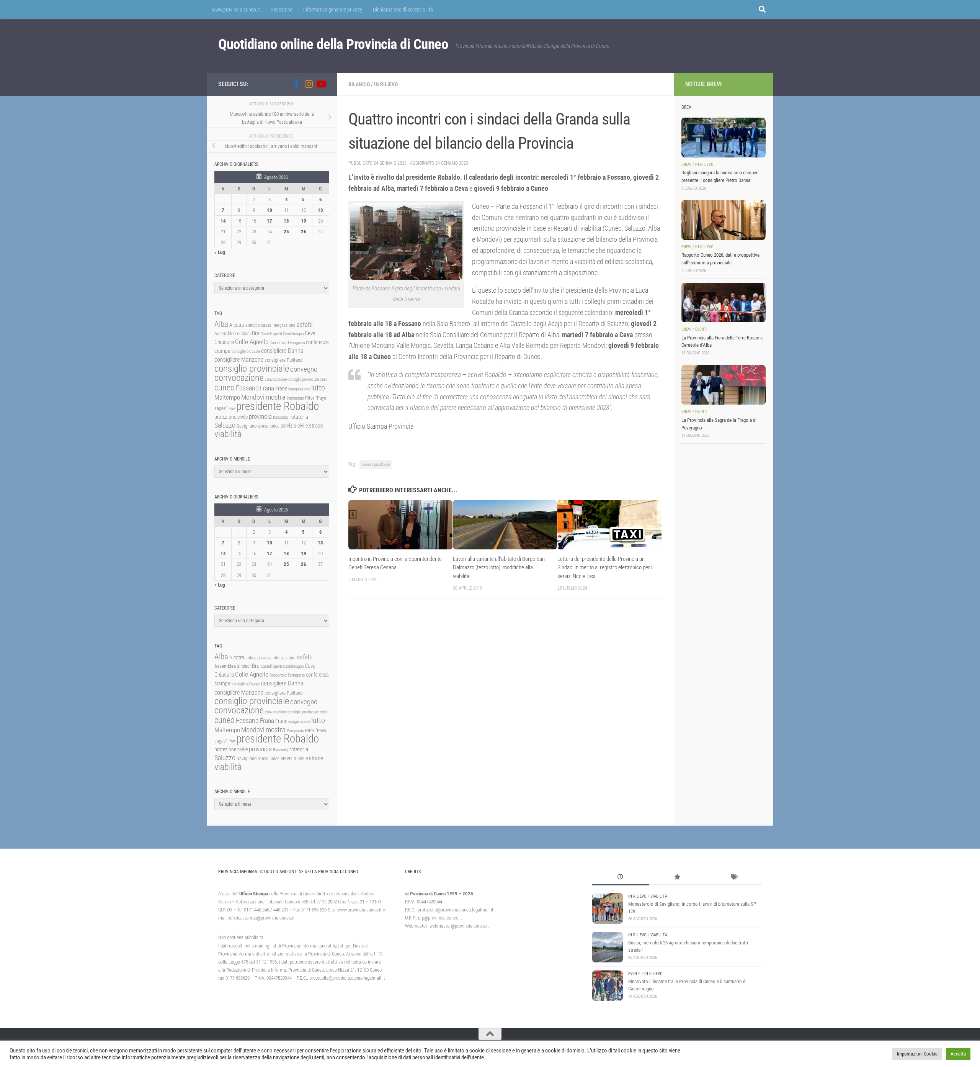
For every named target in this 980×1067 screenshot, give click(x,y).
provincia (260, 416)
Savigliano (246, 426)
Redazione (281, 10)
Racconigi (280, 417)
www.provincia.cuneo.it (236, 10)
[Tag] (733, 877)
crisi (323, 379)
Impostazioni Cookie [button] (917, 1054)
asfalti (305, 324)
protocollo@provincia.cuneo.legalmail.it (455, 910)
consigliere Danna (282, 350)
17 (269, 221)
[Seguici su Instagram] (308, 84)
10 (269, 210)
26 (303, 231)
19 (303, 221)
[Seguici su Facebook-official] (296, 84)
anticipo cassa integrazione (270, 325)
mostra (276, 397)
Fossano (247, 388)
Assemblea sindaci (232, 333)
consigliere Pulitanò (283, 360)
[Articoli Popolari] (677, 877)
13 (320, 210)
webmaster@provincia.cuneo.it (459, 926)
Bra (256, 333)
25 (286, 231)
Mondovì (253, 397)
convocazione (239, 377)
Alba (221, 324)
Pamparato (295, 398)
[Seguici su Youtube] (320, 84)
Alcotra (236, 325)
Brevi (686, 164)
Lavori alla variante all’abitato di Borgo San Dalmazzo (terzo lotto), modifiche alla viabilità (499, 568)
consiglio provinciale (251, 368)
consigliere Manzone (238, 359)
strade (316, 425)
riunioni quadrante (376, 464)
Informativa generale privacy (332, 10)
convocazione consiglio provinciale (292, 379)
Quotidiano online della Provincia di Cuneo (333, 44)
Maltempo (227, 397)
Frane (281, 388)
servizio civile (294, 426)
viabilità (228, 434)
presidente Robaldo (277, 406)
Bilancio (359, 84)
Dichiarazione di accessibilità (403, 10)
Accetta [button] (958, 1054)
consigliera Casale (246, 351)
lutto (318, 388)
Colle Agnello (251, 342)
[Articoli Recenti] (620, 877)
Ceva (310, 333)
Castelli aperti (271, 333)
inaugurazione (299, 389)
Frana (267, 388)
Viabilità (658, 896)
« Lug (219, 252)
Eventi (701, 329)
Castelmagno (293, 333)
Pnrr (232, 408)
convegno (303, 369)
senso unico (268, 426)
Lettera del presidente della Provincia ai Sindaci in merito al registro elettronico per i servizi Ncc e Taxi (604, 568)
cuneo (224, 387)
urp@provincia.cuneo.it (440, 918)
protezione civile (231, 417)
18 (286, 221)
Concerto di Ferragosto (287, 342)
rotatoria (298, 416)
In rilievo (386, 84)
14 (223, 221)
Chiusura (224, 342)
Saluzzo (224, 425)
